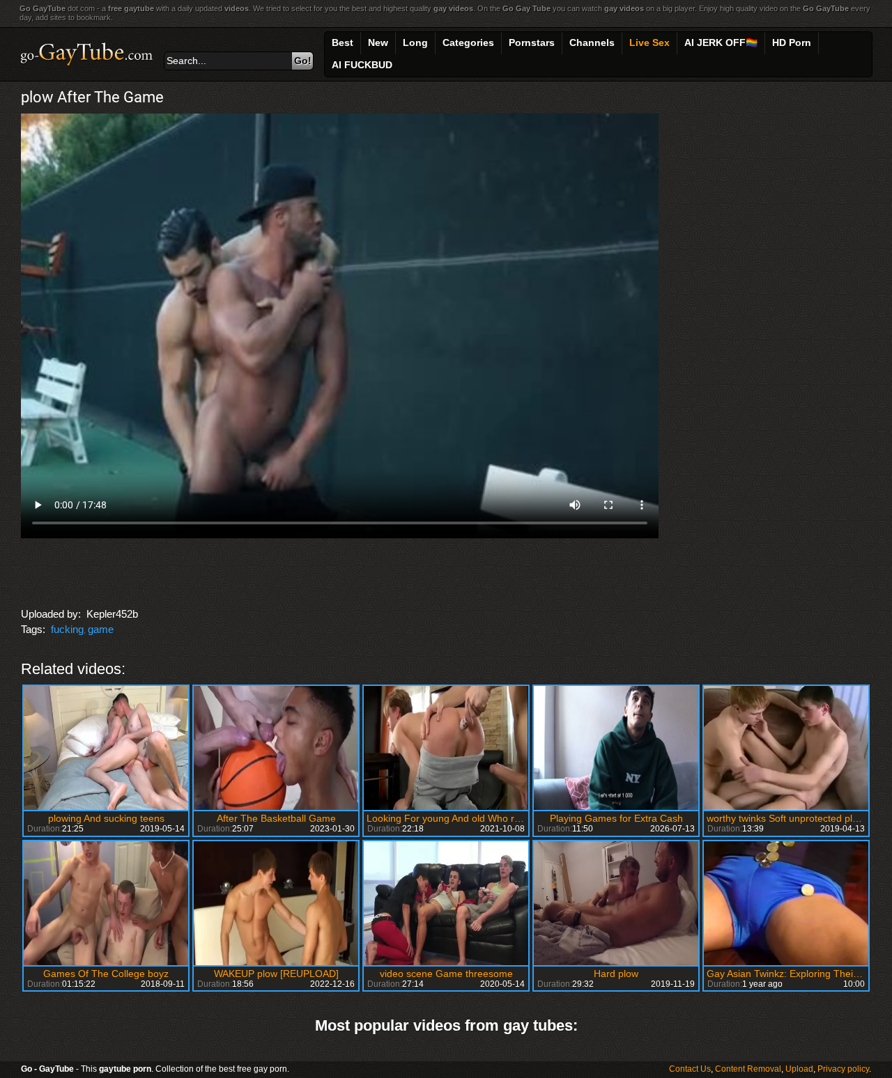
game (101, 629)
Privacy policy (843, 1069)
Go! (303, 60)
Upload (799, 1069)
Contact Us (690, 1069)
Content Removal (748, 1069)
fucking (67, 629)
